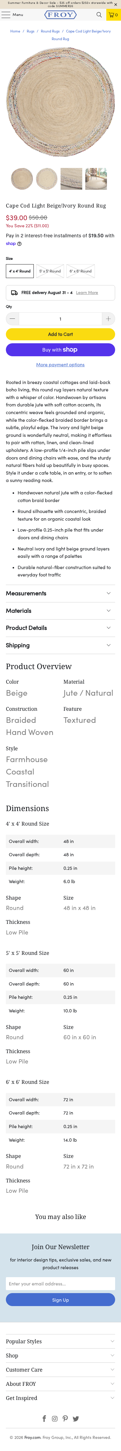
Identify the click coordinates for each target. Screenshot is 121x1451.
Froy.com (32, 1437)
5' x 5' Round (50, 271)
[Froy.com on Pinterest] (65, 1419)
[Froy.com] (60, 15)
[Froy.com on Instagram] (55, 1419)
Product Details (26, 628)
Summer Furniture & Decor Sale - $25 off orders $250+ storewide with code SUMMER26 (60, 4)
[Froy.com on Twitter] (76, 1419)
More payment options (60, 364)
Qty (9, 306)
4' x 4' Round (20, 271)
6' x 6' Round (81, 271)
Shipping (18, 645)
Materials (18, 611)
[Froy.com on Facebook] (44, 1419)
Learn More (87, 292)
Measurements (26, 593)
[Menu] (3, 15)
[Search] (99, 15)
